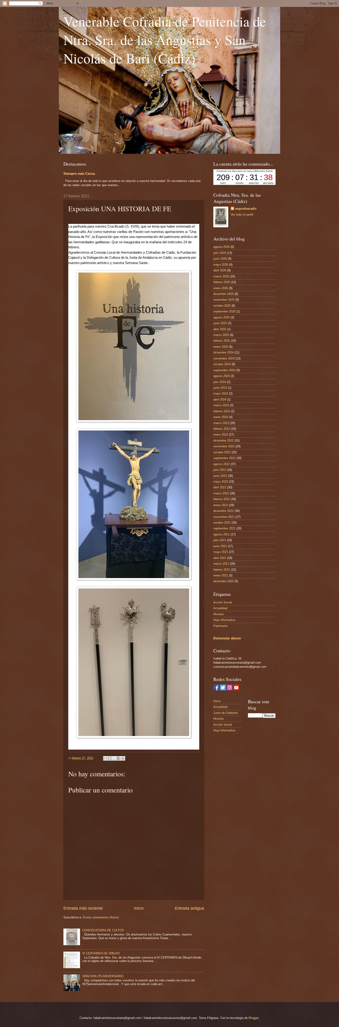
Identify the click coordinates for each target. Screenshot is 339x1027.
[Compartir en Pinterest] (123, 758)
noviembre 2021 (224, 517)
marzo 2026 (221, 276)
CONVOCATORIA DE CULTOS (103, 930)
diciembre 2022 (223, 440)
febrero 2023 (221, 428)
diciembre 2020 (223, 581)
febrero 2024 (221, 411)
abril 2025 (219, 329)
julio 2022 (219, 470)
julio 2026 (219, 253)
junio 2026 (220, 258)
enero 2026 (220, 288)
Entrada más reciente (83, 908)
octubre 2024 (222, 364)
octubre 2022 (222, 452)
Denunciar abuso (227, 638)
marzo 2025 (221, 335)
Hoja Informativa (224, 620)
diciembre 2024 (223, 352)
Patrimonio (220, 626)
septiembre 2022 (224, 458)
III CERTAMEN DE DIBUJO (101, 953)
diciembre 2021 (223, 511)
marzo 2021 (221, 563)
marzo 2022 (221, 493)
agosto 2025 (221, 317)
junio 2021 (220, 546)
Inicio (139, 908)
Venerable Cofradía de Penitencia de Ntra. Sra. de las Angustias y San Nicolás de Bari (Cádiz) (164, 39)
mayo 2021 (220, 552)
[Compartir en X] (114, 758)
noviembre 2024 (224, 358)
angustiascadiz (246, 208)
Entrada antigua (189, 908)
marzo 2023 (221, 423)
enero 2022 (220, 505)
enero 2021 (220, 575)
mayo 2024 (220, 393)
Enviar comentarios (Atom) (101, 917)
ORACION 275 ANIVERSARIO (102, 976)
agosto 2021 (221, 534)
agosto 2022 (221, 464)
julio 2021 (219, 540)
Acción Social (222, 602)
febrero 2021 (221, 569)
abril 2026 (219, 270)
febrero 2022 (221, 499)
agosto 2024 (221, 376)
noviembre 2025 (224, 299)
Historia (218, 614)
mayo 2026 (220, 264)
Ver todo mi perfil (242, 214)
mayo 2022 (220, 481)
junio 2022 (220, 476)
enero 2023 (220, 434)
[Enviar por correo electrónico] (105, 758)
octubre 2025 (222, 305)
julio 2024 (219, 382)
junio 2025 (220, 323)
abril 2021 (219, 558)
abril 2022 (219, 487)
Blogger (254, 1018)
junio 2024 (220, 387)
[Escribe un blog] (109, 758)
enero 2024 (220, 417)
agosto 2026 (221, 247)
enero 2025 (220, 346)
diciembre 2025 (223, 294)
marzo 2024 (221, 405)
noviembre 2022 (224, 446)
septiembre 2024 (224, 370)
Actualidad (220, 608)
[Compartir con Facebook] (118, 758)
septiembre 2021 (224, 528)
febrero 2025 (221, 340)
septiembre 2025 (224, 311)
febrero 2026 (221, 282)
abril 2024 (219, 399)
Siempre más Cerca (79, 173)
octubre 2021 (222, 522)
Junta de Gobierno (225, 713)
